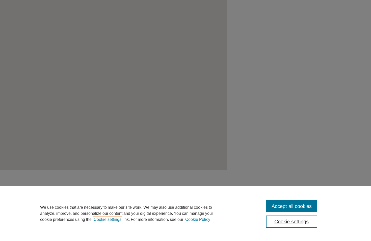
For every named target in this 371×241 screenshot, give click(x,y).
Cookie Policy (197, 219)
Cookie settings (107, 219)
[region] (185, 213)
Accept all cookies (292, 206)
